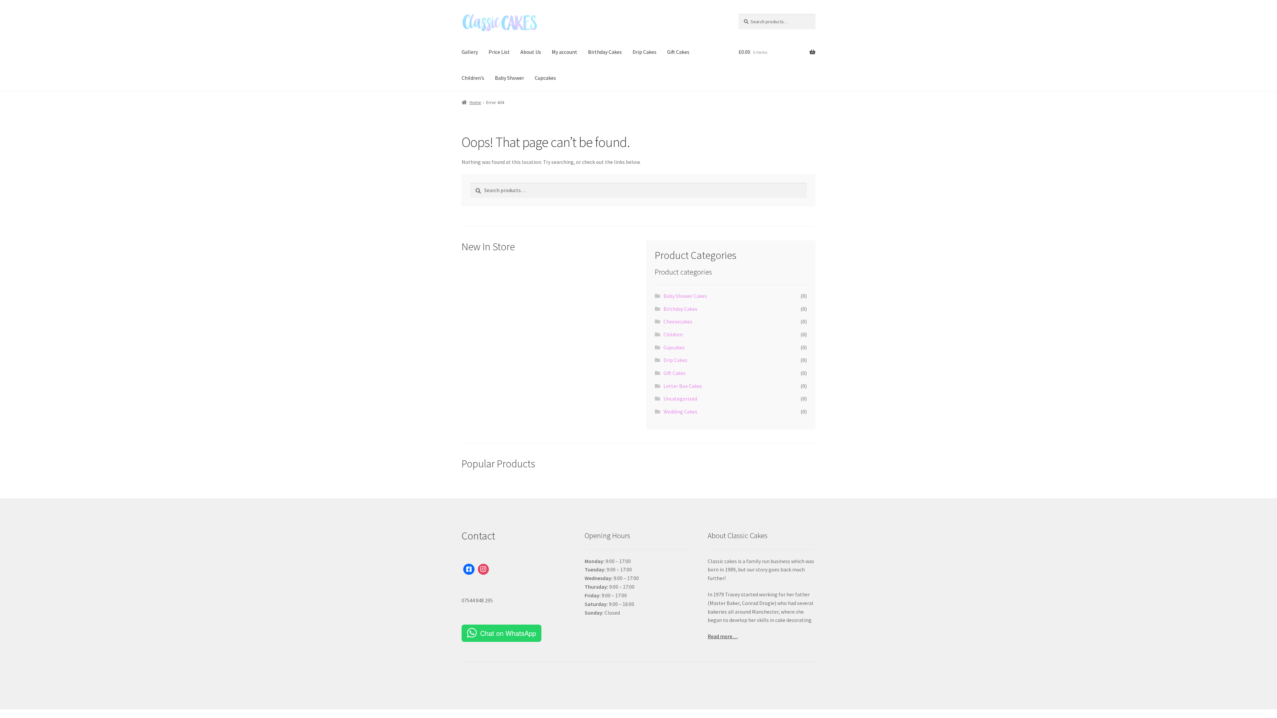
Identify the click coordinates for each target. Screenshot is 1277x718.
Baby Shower (509, 77)
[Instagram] (483, 569)
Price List (499, 52)
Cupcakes (545, 77)
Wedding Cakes (680, 411)
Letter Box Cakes (682, 386)
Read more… (723, 636)
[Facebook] (469, 569)
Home (475, 102)
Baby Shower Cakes (685, 296)
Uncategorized (680, 398)
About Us (530, 52)
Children (673, 334)
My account (564, 52)
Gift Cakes (678, 52)
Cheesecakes (677, 321)
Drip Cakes (644, 52)
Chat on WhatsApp (508, 633)
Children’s (473, 77)
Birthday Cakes (605, 52)
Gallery (470, 52)
